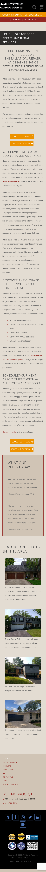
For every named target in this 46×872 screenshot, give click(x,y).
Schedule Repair (20, 143)
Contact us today (9, 432)
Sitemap (12, 858)
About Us (6, 759)
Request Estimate (11, 15)
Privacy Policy (22, 858)
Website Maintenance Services (20, 861)
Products (6, 766)
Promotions (8, 770)
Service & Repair (9, 762)
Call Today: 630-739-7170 (24, 19)
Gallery (5, 773)
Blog (4, 781)
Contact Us (7, 777)
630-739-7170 (11, 803)
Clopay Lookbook (10, 784)
